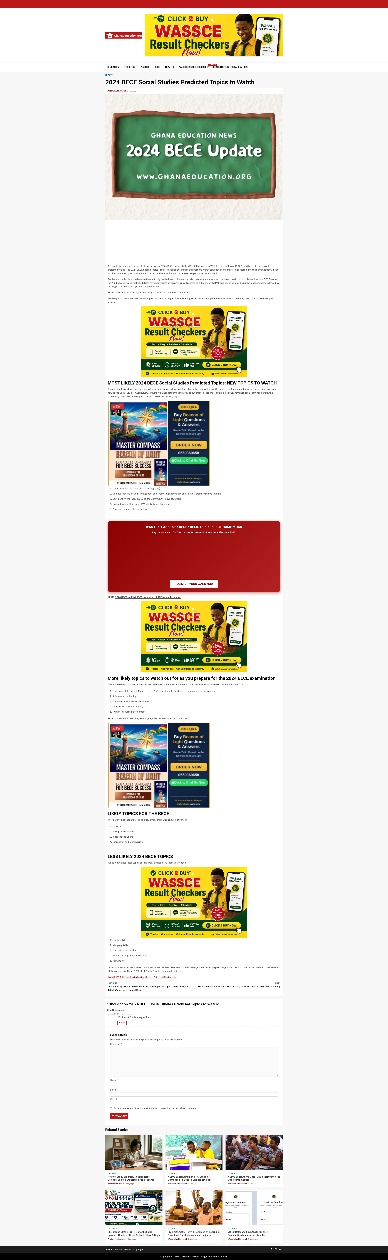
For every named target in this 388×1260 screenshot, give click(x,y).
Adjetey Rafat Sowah (116, 1184)
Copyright (138, 1249)
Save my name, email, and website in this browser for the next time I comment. (155, 1108)
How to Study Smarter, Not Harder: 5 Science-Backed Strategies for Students (133, 1152)
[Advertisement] (194, 242)
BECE (157, 67)
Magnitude (206, 1256)
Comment (116, 1044)
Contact (118, 1249)
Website (114, 1099)
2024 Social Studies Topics (165, 977)
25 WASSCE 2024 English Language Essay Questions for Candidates (151, 718)
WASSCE (145, 67)
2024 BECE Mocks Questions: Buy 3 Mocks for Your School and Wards (153, 292)
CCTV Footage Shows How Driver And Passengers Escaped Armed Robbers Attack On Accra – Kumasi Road (148, 986)
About (108, 1249)
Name (114, 1080)
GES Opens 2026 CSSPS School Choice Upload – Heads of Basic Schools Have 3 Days (133, 1207)
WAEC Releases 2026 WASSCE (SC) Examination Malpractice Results (254, 1207)
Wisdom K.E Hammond (116, 91)
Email (113, 1090)
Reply (122, 1022)
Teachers (129, 67)
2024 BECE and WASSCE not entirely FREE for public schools (148, 597)
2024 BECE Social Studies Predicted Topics (132, 977)
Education (113, 67)
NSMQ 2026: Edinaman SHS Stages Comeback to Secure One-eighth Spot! (194, 1152)
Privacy (128, 1249)
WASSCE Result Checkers (193, 67)
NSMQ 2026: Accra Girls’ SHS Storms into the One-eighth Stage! (254, 1152)
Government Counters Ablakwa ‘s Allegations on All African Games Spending (239, 985)
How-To (169, 67)
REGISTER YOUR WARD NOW (194, 583)
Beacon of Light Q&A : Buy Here (230, 67)
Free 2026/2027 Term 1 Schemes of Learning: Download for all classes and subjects (194, 1207)
